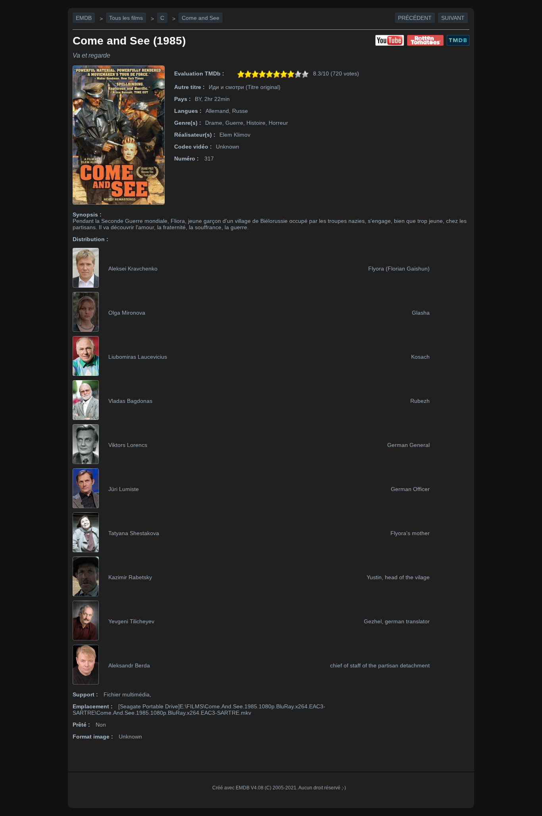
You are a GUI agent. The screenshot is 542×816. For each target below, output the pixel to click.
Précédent (415, 18)
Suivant (453, 18)
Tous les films (126, 18)
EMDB (84, 18)
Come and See (200, 18)
